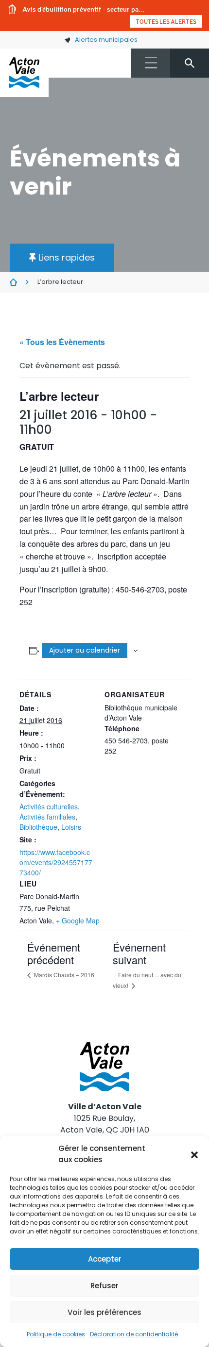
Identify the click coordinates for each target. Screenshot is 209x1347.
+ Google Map (78, 920)
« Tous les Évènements (62, 341)
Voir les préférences (104, 1312)
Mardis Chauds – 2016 (63, 974)
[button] (194, 1154)
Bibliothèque (38, 827)
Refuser (104, 1286)
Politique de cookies (56, 1334)
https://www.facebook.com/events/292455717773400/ (55, 862)
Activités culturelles (48, 806)
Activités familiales (47, 816)
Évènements (13, 282)
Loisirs (71, 827)
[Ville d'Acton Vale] (24, 73)
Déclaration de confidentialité (134, 1334)
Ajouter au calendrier (84, 650)
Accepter (105, 1259)
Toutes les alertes (166, 21)
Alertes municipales (106, 39)
